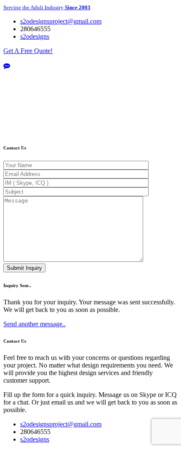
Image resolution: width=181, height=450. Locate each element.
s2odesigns (34, 439)
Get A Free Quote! (28, 50)
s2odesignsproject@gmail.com (60, 424)
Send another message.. (34, 324)
